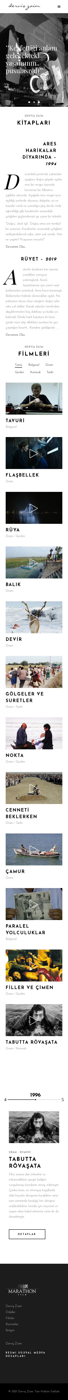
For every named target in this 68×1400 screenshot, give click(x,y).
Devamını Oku (15, 246)
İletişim (10, 1330)
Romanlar (12, 1324)
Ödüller (10, 1312)
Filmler (10, 1318)
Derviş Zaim (14, 1306)
